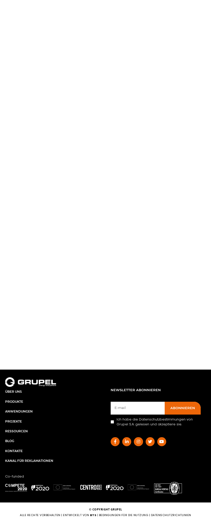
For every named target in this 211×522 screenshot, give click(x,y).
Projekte (13, 421)
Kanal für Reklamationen (29, 461)
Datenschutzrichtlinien (171, 515)
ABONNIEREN (182, 408)
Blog (9, 441)
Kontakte (14, 451)
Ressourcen (16, 431)
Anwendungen (19, 411)
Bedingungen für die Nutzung (123, 515)
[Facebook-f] (115, 441)
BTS (93, 515)
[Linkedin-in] (126, 441)
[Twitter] (150, 441)
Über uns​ (13, 391)
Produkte (14, 402)
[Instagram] (138, 441)
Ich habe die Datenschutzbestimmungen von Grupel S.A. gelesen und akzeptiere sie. (155, 422)
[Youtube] (161, 441)
